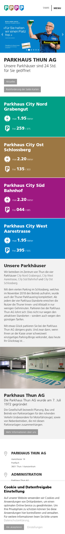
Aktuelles (10, 81)
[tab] (26, 50)
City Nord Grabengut (29, 275)
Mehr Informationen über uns (21, 432)
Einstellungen (35, 527)
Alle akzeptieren (14, 527)
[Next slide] (63, 34)
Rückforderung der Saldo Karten (22, 89)
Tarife (46, 7)
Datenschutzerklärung (16, 520)
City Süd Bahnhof (28, 279)
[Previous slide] (2, 34)
